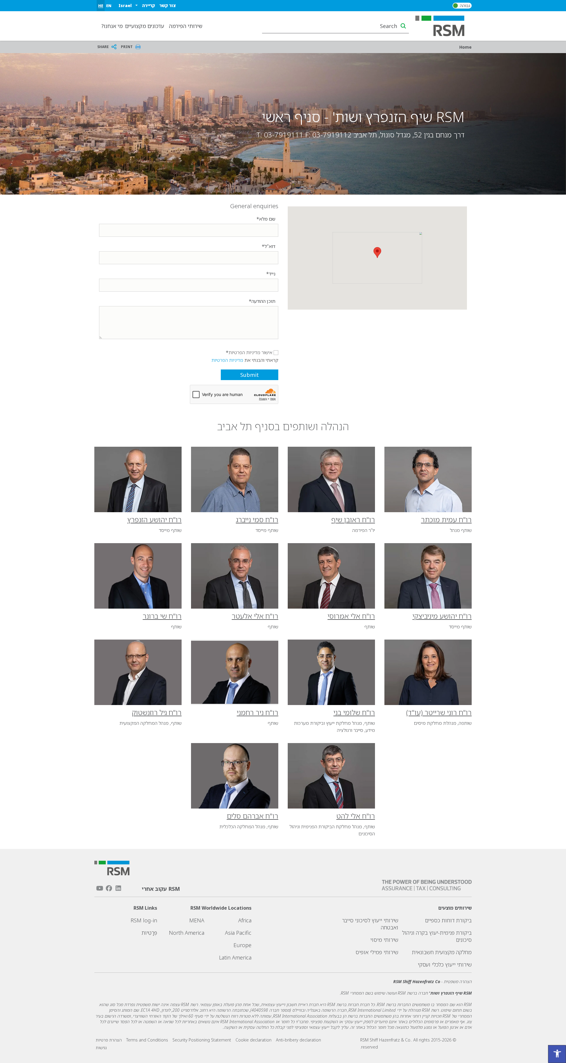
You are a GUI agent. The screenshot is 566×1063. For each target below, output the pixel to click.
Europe (242, 945)
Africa (244, 920)
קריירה (148, 5)
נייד (272, 273)
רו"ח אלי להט (355, 816)
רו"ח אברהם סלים (252, 816)
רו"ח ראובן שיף (353, 519)
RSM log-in (144, 920)
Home (465, 47)
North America (186, 932)
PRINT (127, 46)
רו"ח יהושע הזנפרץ (154, 519)
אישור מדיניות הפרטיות (250, 352)
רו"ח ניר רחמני (257, 712)
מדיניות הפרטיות (227, 360)
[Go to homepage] (443, 25)
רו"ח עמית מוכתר (446, 519)
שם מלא (267, 219)
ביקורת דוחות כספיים (448, 920)
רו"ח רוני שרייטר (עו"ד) (439, 712)
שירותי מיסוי (384, 939)
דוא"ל (269, 246)
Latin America (235, 957)
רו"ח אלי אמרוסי (351, 616)
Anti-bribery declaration (298, 1040)
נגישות (101, 1047)
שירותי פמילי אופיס (377, 952)
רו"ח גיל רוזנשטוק (157, 712)
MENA (196, 920)
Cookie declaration (254, 1040)
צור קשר (167, 5)
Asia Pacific (238, 932)
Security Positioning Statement (201, 1040)
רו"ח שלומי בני (354, 712)
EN (108, 5)
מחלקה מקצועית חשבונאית (442, 952)
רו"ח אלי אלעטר (255, 616)
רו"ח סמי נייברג (257, 519)
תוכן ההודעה (263, 301)
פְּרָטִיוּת (149, 932)
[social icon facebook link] (109, 888)
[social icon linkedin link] (118, 888)
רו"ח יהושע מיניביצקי (442, 616)
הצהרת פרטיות (109, 1040)
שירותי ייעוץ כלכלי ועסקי (445, 964)
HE (100, 5)
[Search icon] (403, 26)
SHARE (103, 46)
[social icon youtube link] (99, 888)
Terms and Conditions (147, 1040)
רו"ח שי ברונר (162, 616)
